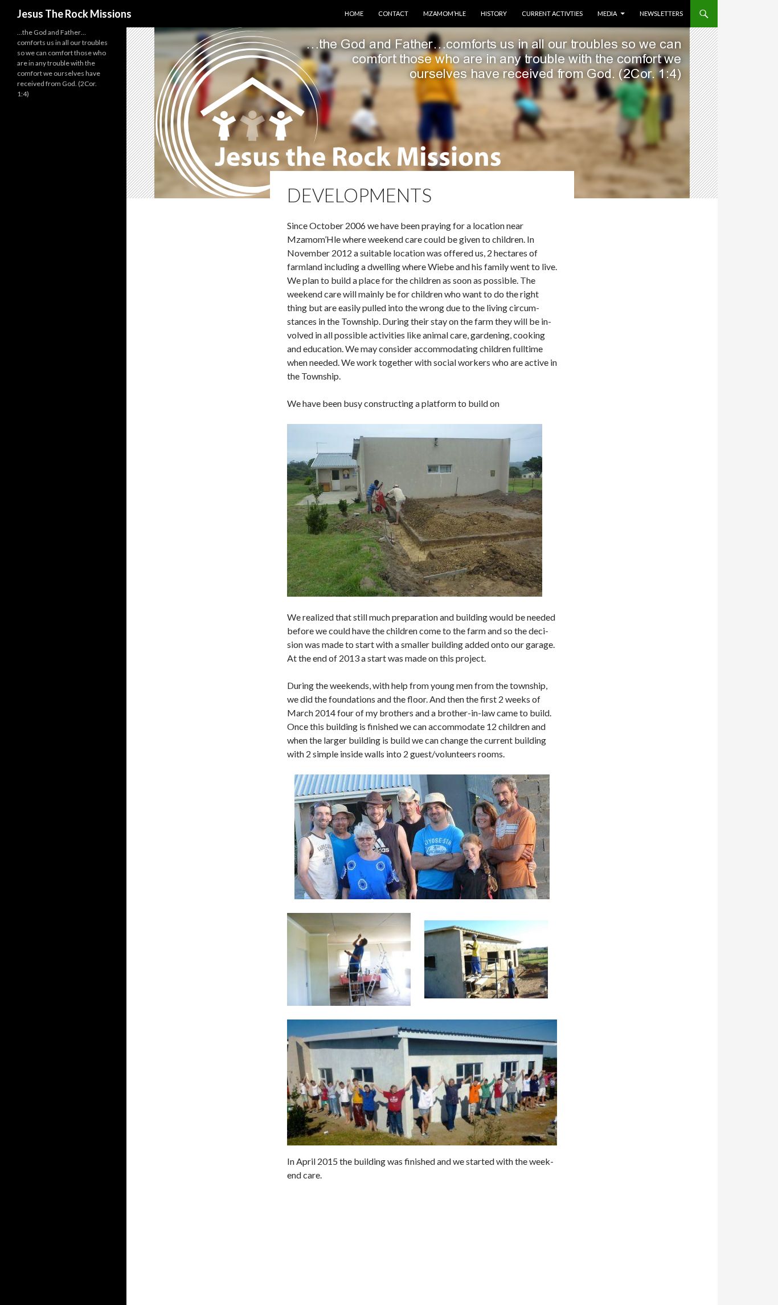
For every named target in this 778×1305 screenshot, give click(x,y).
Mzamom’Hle (444, 13)
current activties (552, 13)
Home (354, 13)
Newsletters (661, 13)
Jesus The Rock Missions (74, 13)
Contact (393, 13)
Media (607, 13)
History (494, 13)
